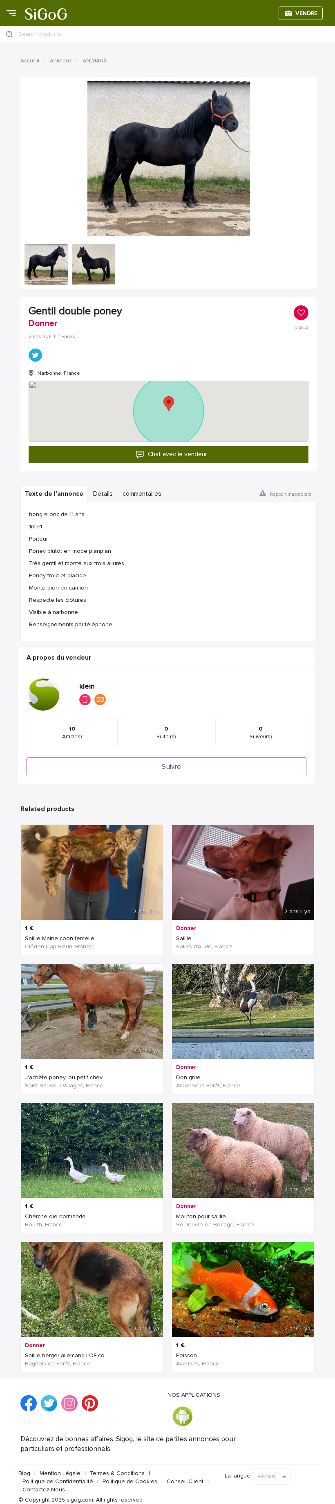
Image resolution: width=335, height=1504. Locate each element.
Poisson (186, 1355)
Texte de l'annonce (54, 494)
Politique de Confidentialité (57, 1481)
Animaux (61, 60)
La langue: (238, 1475)
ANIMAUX (95, 60)
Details (103, 494)
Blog (24, 1473)
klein (87, 686)
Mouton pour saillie (201, 1216)
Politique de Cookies (130, 1481)
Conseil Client (185, 1481)
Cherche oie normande (55, 1216)
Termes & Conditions (117, 1473)
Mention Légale (60, 1473)
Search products (39, 34)
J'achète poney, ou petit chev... (65, 1077)
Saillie (184, 938)
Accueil (29, 60)
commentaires (142, 494)
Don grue (188, 1077)
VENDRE (306, 13)
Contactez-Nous (43, 1489)
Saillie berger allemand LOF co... (66, 1355)
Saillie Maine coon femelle (59, 938)
